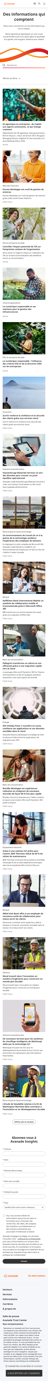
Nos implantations (13, 1324)
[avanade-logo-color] (9, 3)
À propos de (9, 1308)
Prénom (7, 1149)
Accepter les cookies (25, 1373)
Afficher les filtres (10, 78)
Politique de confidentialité (29, 1361)
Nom (5, 1160)
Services (7, 1294)
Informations (10, 1299)
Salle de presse (11, 1316)
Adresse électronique (12, 1170)
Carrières (8, 1303)
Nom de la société (11, 1181)
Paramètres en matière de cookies (25, 1366)
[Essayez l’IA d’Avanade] (34, 3)
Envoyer (24, 1261)
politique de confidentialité (29, 1239)
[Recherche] (39, 3)
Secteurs (7, 1289)
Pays (5, 1203)
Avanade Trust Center (15, 1320)
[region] (24, 1353)
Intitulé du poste (10, 1192)
